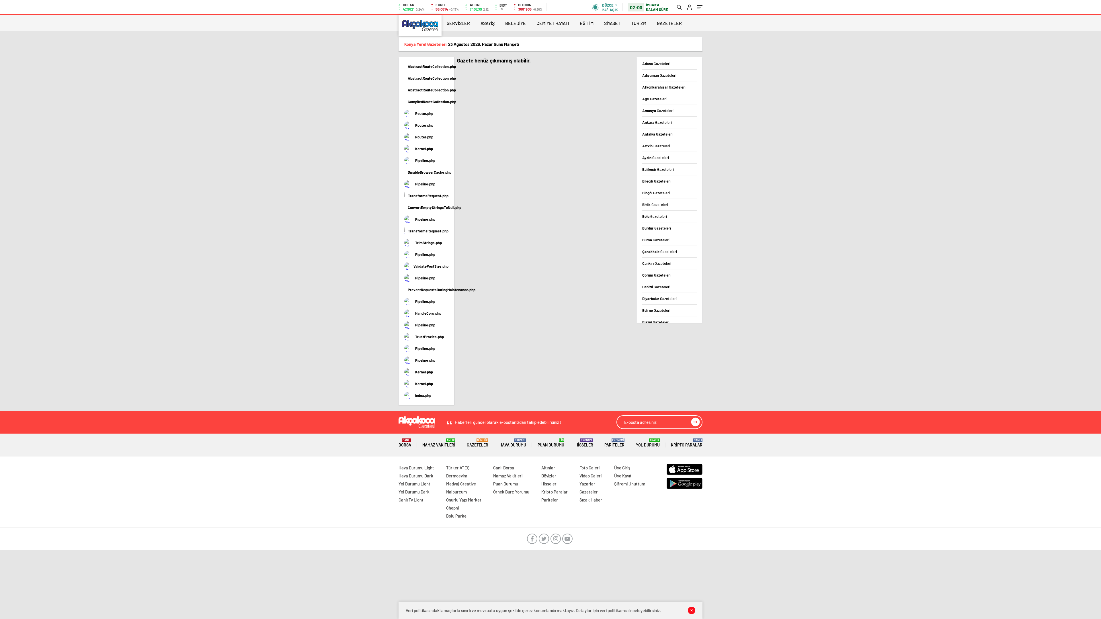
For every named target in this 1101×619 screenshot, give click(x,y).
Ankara (657, 122)
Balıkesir (658, 169)
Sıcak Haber (590, 499)
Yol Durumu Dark (414, 491)
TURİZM (638, 23)
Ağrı (654, 99)
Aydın (655, 157)
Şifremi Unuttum (629, 483)
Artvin (656, 146)
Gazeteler (477, 442)
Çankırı (656, 263)
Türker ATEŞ (458, 467)
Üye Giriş (622, 467)
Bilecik (656, 181)
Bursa (655, 240)
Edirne (656, 310)
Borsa (405, 442)
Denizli (656, 287)
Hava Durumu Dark (416, 475)
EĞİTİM (587, 23)
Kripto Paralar (686, 442)
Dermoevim (456, 475)
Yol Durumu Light (414, 483)
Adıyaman (659, 75)
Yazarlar (587, 483)
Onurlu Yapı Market (463, 499)
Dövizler (548, 475)
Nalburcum (456, 491)
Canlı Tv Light (411, 499)
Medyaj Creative (461, 483)
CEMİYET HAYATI (552, 23)
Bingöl (656, 193)
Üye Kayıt (623, 475)
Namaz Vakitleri (438, 442)
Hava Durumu (512, 442)
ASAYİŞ (488, 23)
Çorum (656, 275)
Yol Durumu (648, 442)
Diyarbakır (659, 298)
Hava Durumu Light (416, 467)
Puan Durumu (551, 442)
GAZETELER (669, 23)
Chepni (452, 507)
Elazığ (655, 322)
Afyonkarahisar (664, 87)
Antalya (657, 134)
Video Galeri (590, 475)
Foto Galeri (589, 467)
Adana (656, 63)
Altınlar (548, 467)
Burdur (656, 228)
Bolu (654, 216)
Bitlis (655, 204)
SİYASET (612, 23)
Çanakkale (659, 251)
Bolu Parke (456, 515)
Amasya (658, 110)
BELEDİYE (515, 23)
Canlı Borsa (503, 467)
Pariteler (614, 442)
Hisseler (584, 442)
